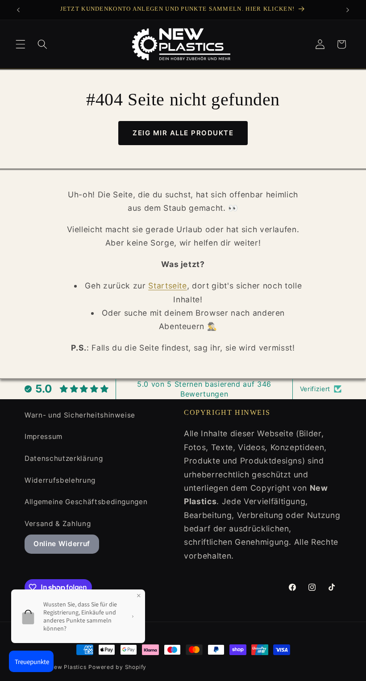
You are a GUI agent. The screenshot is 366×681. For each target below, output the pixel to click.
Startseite (167, 285)
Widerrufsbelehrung (60, 480)
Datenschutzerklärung (64, 458)
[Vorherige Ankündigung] (18, 10)
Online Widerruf (61, 543)
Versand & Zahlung (58, 523)
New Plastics (68, 667)
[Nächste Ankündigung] (348, 10)
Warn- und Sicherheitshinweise (80, 415)
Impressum (43, 436)
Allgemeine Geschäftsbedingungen (86, 501)
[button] (20, 44)
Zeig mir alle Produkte (183, 133)
